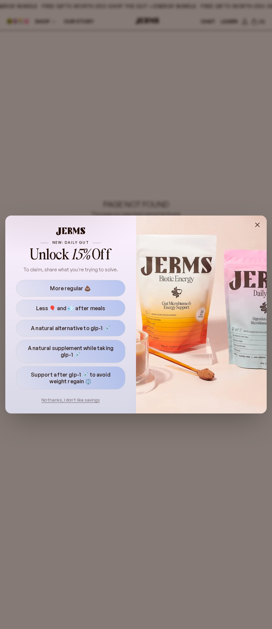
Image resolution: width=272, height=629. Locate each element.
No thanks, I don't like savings (70, 400)
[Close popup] (257, 225)
